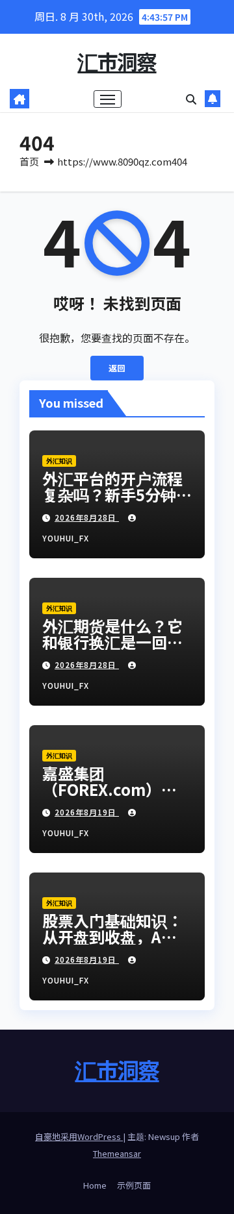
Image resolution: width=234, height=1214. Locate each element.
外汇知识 (59, 460)
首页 (29, 161)
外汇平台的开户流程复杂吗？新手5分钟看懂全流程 (117, 494)
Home (95, 1185)
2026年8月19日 (87, 811)
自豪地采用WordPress (79, 1136)
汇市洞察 (116, 61)
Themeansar (117, 1153)
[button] (191, 98)
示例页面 (134, 1185)
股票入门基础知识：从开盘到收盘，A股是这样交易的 (112, 936)
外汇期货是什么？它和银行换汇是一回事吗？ (112, 641)
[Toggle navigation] (108, 99)
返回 (117, 368)
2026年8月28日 (87, 517)
